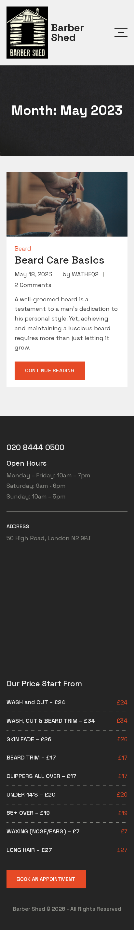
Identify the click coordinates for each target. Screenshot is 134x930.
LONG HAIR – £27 (29, 850)
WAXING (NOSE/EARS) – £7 (43, 831)
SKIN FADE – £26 (29, 739)
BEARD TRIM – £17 (31, 757)
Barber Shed (67, 32)
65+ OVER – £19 (28, 812)
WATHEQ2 (85, 274)
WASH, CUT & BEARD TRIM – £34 (51, 720)
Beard (23, 248)
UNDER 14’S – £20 (31, 794)
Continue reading (55, 373)
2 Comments (33, 285)
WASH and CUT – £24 (36, 702)
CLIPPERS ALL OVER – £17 (41, 776)
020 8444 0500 (35, 447)
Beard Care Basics (59, 260)
